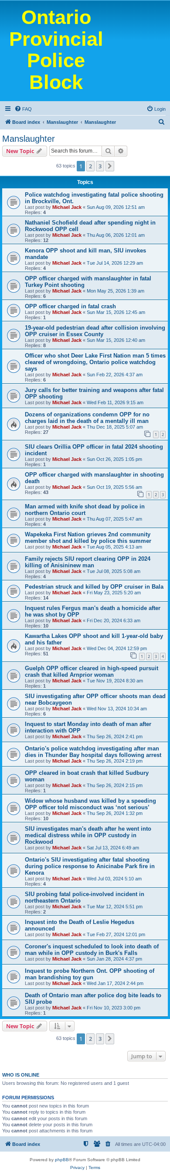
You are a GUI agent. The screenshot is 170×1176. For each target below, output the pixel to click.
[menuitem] (23, 109)
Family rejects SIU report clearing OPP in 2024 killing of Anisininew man (87, 562)
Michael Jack (67, 207)
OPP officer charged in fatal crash (70, 306)
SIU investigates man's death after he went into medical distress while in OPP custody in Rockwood (88, 835)
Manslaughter (28, 138)
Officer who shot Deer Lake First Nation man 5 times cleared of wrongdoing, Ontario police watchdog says (95, 362)
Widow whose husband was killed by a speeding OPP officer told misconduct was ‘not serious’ (90, 804)
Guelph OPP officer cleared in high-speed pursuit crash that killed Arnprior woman (91, 671)
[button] (109, 166)
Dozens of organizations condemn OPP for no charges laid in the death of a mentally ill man (87, 417)
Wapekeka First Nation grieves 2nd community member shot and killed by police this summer (88, 537)
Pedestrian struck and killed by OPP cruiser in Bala (94, 586)
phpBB (62, 1159)
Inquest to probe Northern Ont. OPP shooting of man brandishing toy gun (89, 974)
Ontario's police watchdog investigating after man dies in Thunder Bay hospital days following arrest (93, 751)
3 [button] (100, 166)
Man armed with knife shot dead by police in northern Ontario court (85, 509)
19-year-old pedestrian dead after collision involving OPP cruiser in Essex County (95, 330)
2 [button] (90, 166)
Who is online (20, 1074)
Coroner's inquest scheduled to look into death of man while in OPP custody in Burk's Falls (92, 949)
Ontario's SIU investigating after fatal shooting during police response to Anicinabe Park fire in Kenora (90, 866)
